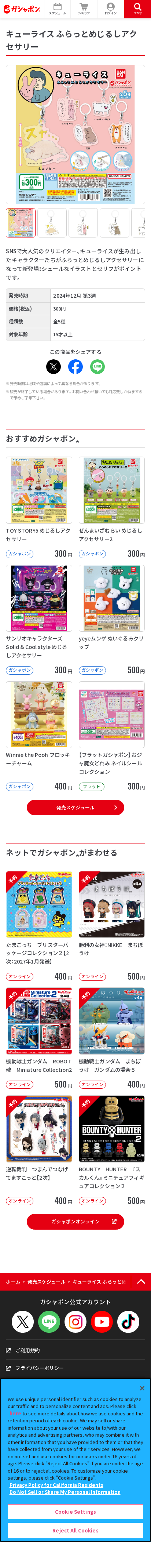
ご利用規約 (27, 1350)
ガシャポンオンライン (75, 1221)
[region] (75, 1460)
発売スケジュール (75, 807)
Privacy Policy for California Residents (56, 1484)
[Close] (142, 1388)
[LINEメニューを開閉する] (49, 1322)
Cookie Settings (75, 1511)
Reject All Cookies (75, 1530)
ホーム (13, 1281)
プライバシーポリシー (39, 1367)
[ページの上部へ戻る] (141, 1282)
